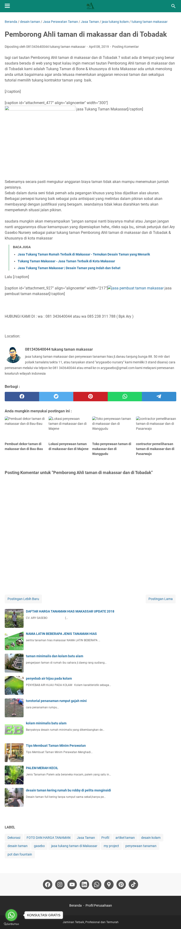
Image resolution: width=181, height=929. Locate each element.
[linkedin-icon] (84, 884)
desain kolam (150, 838)
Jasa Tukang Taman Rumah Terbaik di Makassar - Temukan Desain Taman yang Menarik (84, 254)
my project (111, 846)
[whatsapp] (125, 396)
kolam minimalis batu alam (46, 723)
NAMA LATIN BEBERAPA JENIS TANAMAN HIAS (61, 634)
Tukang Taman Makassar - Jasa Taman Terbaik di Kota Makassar (66, 261)
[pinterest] (90, 396)
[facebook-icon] (47, 884)
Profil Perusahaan (99, 905)
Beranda (75, 905)
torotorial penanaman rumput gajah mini (56, 701)
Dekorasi (14, 838)
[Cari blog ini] (173, 6)
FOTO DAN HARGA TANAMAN (48, 838)
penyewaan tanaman (140, 846)
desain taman (18, 846)
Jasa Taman (86, 838)
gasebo (39, 846)
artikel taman (125, 838)
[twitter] (56, 396)
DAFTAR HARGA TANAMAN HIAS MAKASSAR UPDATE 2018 (70, 611)
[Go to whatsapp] (11, 915)
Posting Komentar (125, 47)
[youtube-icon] (72, 884)
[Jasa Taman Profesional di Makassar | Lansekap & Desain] (90, 6)
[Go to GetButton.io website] (11, 924)
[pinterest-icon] (121, 884)
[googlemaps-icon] (109, 884)
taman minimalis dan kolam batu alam (54, 656)
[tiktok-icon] (133, 884)
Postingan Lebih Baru (23, 599)
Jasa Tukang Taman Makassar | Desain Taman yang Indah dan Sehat (69, 268)
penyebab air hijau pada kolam (49, 678)
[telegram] (159, 396)
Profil (105, 838)
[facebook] (22, 396)
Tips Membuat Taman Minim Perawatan (56, 745)
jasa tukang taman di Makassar (74, 846)
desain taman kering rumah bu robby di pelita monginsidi (68, 790)
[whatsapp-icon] (96, 884)
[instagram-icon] (60, 884)
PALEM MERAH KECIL (42, 768)
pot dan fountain (20, 854)
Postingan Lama (160, 599)
